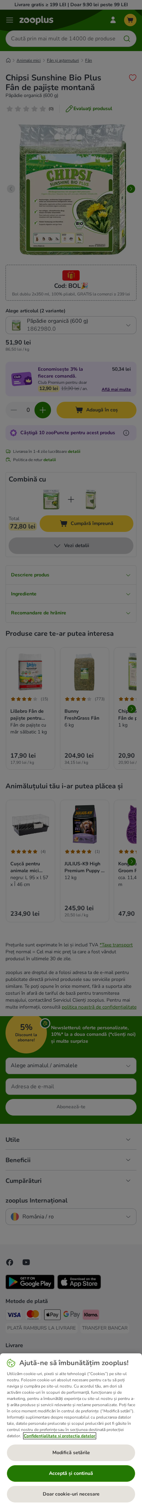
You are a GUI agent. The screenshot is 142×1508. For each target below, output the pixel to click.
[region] (71, 1430)
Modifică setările (71, 1452)
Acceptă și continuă (71, 1473)
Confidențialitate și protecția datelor (59, 1436)
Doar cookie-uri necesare (71, 1494)
